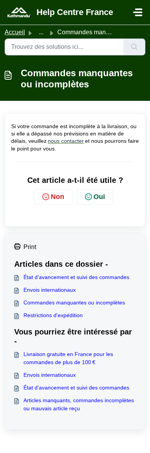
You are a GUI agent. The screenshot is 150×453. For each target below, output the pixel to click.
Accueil (15, 32)
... (41, 32)
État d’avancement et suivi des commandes (76, 277)
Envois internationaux (49, 290)
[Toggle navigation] (137, 12)
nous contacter (66, 141)
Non (57, 197)
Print (29, 247)
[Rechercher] (134, 46)
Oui (99, 197)
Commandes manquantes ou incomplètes (74, 302)
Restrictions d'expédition (53, 315)
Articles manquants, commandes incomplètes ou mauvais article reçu (78, 404)
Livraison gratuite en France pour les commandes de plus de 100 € (68, 358)
